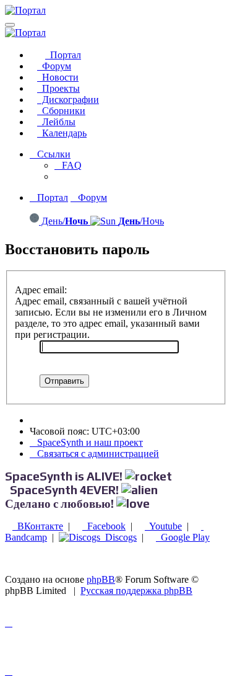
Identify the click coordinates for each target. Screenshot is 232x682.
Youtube (163, 526)
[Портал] (25, 10)
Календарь (62, 133)
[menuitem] (68, 165)
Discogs (118, 537)
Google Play (183, 537)
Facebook (104, 526)
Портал (63, 55)
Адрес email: (41, 290)
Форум (54, 66)
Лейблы (56, 122)
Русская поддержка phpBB (136, 590)
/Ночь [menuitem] (141, 221)
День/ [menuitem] (63, 221)
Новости (58, 77)
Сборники (61, 110)
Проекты (58, 88)
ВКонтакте (37, 526)
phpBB (101, 579)
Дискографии (68, 99)
